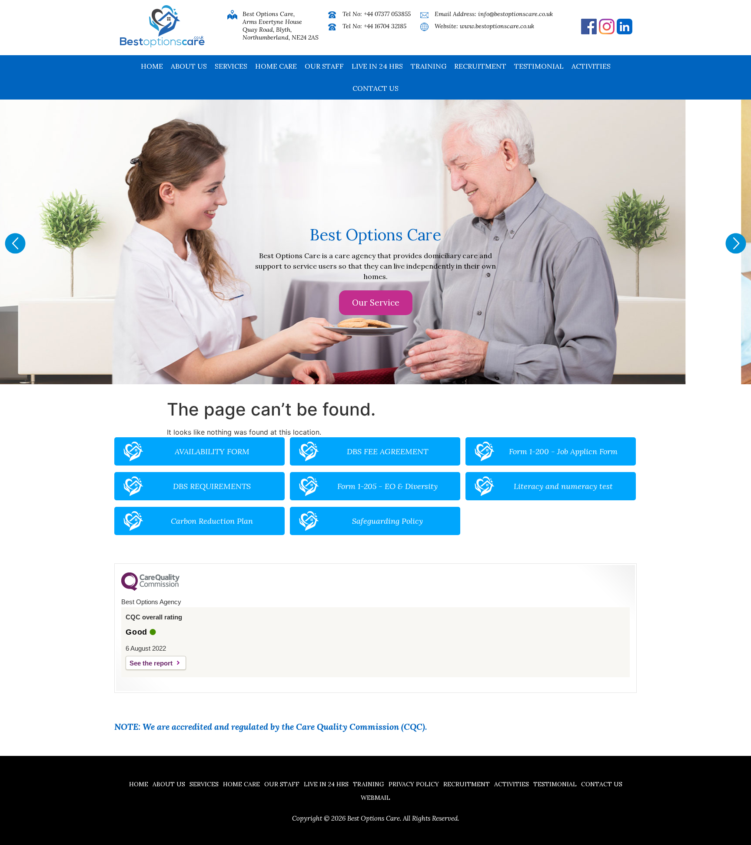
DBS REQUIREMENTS (212, 486)
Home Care (276, 66)
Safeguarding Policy (387, 521)
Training (428, 66)
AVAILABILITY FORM (212, 451)
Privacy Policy (414, 784)
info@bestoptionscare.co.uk (515, 14)
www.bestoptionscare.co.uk (497, 26)
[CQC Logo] (150, 588)
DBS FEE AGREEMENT (387, 451)
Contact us (375, 88)
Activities (591, 66)
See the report (151, 663)
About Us (189, 66)
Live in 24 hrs (377, 66)
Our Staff (324, 66)
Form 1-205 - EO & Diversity (387, 486)
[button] (15, 243)
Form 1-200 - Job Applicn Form (563, 451)
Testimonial (539, 66)
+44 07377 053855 (387, 14)
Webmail (375, 798)
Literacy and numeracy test (563, 486)
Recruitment (480, 66)
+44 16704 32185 (385, 26)
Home (152, 66)
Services (231, 66)
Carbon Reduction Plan (212, 521)
